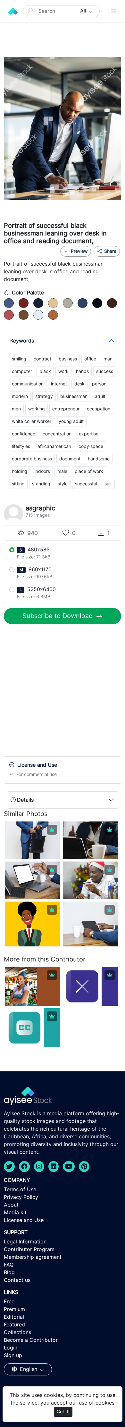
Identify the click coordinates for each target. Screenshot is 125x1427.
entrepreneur (65, 408)
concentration (57, 433)
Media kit (15, 1212)
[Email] (100, 259)
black (45, 371)
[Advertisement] (62, 691)
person (99, 383)
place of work (89, 471)
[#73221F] (24, 303)
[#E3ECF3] (38, 315)
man (108, 358)
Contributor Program (29, 1249)
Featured (14, 1325)
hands (82, 371)
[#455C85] (9, 303)
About (11, 1205)
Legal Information (25, 1242)
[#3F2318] (112, 303)
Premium (14, 1309)
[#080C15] (97, 303)
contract (42, 358)
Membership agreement (33, 1257)
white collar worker (31, 421)
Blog (9, 1272)
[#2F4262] (83, 303)
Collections (17, 1332)
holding (19, 471)
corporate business (32, 458)
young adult (71, 421)
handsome (99, 458)
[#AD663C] (53, 315)
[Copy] (111, 259)
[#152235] (38, 303)
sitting (18, 483)
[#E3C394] (53, 303)
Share (109, 251)
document (69, 458)
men (16, 408)
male (62, 471)
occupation (98, 408)
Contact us (17, 1280)
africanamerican (54, 446)
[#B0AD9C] (68, 303)
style (63, 483)
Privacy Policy (21, 1197)
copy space (91, 446)
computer (22, 371)
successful (86, 483)
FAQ (8, 1265)
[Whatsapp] (90, 259)
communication (28, 383)
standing (41, 483)
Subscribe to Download (58, 616)
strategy (44, 396)
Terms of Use (20, 1189)
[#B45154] (9, 315)
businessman (74, 396)
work (63, 371)
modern (20, 396)
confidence (23, 433)
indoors (42, 471)
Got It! (63, 1411)
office (90, 358)
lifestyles (21, 446)
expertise (88, 433)
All (84, 11)
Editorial (14, 1317)
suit (108, 483)
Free (9, 1302)
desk (79, 383)
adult (100, 396)
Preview (79, 251)
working (36, 408)
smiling (19, 358)
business (68, 358)
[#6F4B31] (24, 315)
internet (59, 383)
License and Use (24, 1220)
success (104, 371)
